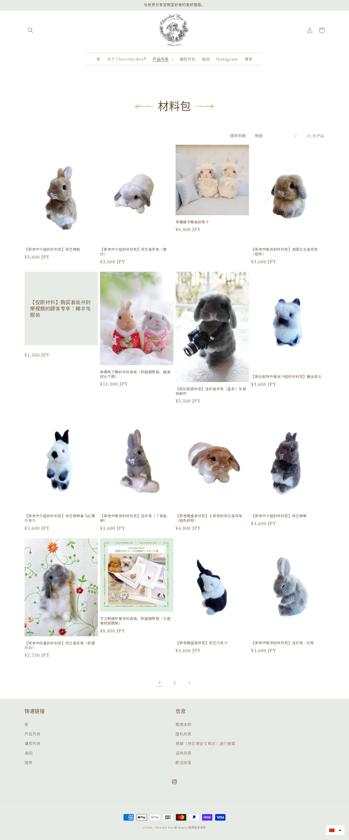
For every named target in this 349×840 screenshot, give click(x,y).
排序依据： (239, 135)
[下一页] (189, 683)
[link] (160, 683)
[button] (31, 30)
